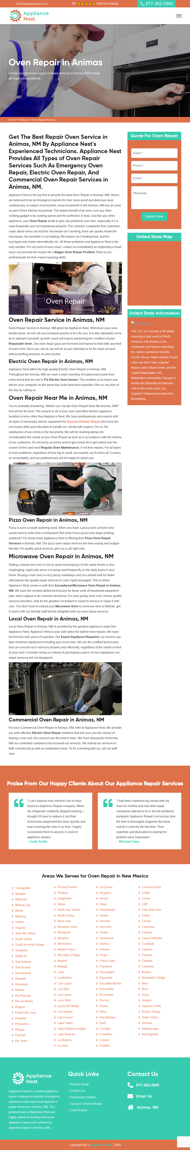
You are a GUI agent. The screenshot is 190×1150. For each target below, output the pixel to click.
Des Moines (107, 1017)
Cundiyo (105, 1028)
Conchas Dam (151, 887)
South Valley (23, 939)
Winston (20, 893)
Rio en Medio (24, 1001)
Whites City (22, 905)
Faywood (106, 966)
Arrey (145, 994)
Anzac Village (151, 1011)
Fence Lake (107, 960)
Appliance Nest (101, 1144)
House (104, 898)
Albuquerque (150, 1028)
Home (12, 119)
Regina (20, 1007)
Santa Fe (21, 956)
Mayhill (62, 960)
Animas (23, 119)
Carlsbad (148, 943)
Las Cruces (65, 1017)
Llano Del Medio (68, 1006)
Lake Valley (65, 1023)
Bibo (145, 983)
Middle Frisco (66, 949)
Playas (19, 1029)
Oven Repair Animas (43, 119)
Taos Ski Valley (25, 933)
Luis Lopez (65, 983)
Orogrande (65, 898)
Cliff (144, 904)
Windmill (21, 899)
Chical (146, 921)
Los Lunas (64, 994)
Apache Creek (151, 1006)
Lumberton (65, 977)
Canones (148, 966)
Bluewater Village (153, 977)
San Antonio (23, 961)
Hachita (105, 921)
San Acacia (22, 967)
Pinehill (20, 1035)
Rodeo (19, 989)
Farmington (107, 972)
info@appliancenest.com (33, 3)
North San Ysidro (69, 909)
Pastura (63, 892)
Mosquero (64, 932)
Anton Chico (150, 1017)
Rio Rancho (23, 995)
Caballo (147, 960)
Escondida (107, 989)
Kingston (105, 892)
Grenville (106, 926)
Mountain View (67, 926)
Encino (104, 1000)
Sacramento (23, 973)
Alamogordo (150, 1034)
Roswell (20, 978)
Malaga (62, 966)
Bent (145, 989)
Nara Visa (64, 921)
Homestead (107, 909)
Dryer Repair (78, 1110)
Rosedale (21, 984)
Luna (61, 972)
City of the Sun (151, 909)
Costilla (105, 1045)
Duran (104, 1006)
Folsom (104, 949)
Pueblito (20, 1018)
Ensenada (106, 994)
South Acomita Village (29, 944)
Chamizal (148, 926)
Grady (104, 932)
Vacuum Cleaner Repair (86, 1103)
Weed (19, 910)
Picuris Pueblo (67, 887)
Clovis (146, 898)
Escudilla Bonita (110, 983)
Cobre (146, 892)
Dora (103, 1011)
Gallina (104, 943)
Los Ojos (63, 989)
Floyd (103, 955)
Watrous (20, 916)
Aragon (147, 1000)
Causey (147, 932)
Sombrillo (21, 950)
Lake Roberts (66, 1034)
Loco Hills (64, 1000)
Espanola (106, 977)
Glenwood (106, 938)
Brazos (146, 972)
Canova (147, 955)
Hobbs (104, 915)
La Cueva (106, 887)
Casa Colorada (152, 938)
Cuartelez (106, 1034)
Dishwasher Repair (83, 1097)
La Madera (65, 1040)
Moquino (63, 938)
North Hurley (66, 915)
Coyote (104, 1040)
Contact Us (77, 1090)
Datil (103, 1023)
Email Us (144, 1096)
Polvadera (22, 1023)
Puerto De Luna (25, 1012)
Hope (103, 904)
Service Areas (79, 1084)
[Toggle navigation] (179, 15)
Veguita (20, 927)
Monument (64, 943)
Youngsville (23, 888)
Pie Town (21, 1041)
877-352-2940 (159, 3)
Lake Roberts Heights (72, 1028)
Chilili (146, 915)
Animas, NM (147, 1107)
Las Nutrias (65, 1011)
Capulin (147, 949)
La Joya (63, 1045)
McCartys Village (69, 955)
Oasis (61, 904)
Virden (19, 922)
